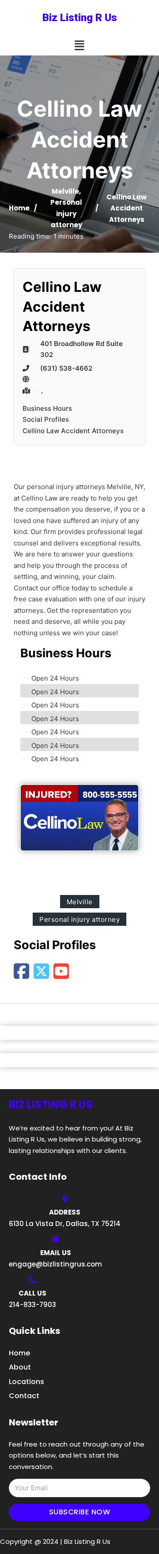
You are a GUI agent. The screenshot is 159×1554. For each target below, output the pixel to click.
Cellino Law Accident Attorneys (73, 431)
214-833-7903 (32, 1304)
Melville (65, 191)
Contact (24, 1396)
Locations (26, 1382)
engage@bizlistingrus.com (55, 1264)
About (20, 1367)
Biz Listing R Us (79, 17)
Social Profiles (46, 419)
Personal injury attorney (66, 213)
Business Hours (47, 408)
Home (19, 208)
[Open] (79, 45)
